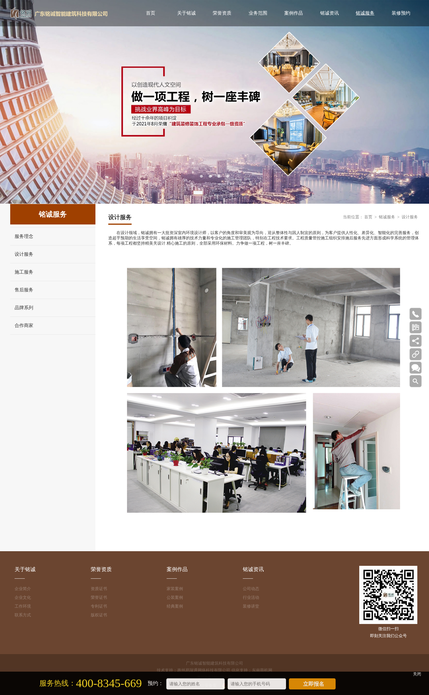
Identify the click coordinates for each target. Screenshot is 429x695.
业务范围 (258, 13)
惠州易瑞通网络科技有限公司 (203, 670)
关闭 (417, 674)
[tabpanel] (214, 102)
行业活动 (251, 597)
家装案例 (175, 589)
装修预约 (401, 13)
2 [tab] (210, 176)
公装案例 (175, 597)
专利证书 (99, 606)
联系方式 (23, 615)
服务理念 (24, 236)
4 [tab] (227, 176)
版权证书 (99, 615)
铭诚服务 (365, 13)
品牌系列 (24, 307)
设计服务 (24, 254)
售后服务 (24, 289)
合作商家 (24, 325)
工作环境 (23, 606)
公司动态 (251, 589)
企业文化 (23, 597)
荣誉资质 (222, 13)
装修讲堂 (251, 606)
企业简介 (23, 589)
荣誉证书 (99, 597)
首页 (150, 13)
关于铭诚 (186, 13)
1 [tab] (201, 176)
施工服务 (24, 271)
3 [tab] (218, 176)
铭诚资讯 (329, 13)
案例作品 (293, 13)
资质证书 (99, 589)
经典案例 (175, 606)
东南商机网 (262, 670)
